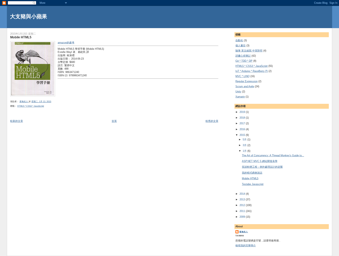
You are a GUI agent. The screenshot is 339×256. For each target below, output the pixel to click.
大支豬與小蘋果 (28, 16)
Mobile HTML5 (250, 178)
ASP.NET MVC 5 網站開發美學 (259, 161)
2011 (243, 211)
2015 (243, 135)
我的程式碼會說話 (252, 172)
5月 (245, 139)
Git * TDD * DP (243, 60)
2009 (243, 216)
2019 (243, 112)
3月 (245, 145)
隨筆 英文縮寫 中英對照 (248, 50)
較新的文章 (16, 121)
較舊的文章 (212, 121)
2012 (243, 205)
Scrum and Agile (244, 86)
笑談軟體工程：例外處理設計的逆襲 (262, 166)
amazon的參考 (66, 42)
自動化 (239, 40)
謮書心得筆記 (243, 55)
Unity (238, 91)
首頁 (114, 121)
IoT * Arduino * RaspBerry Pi (251, 71)
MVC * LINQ (242, 76)
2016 (243, 129)
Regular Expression (246, 81)
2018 (243, 117)
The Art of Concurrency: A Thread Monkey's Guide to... (273, 155)
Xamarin (240, 96)
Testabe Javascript (252, 184)
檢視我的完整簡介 (245, 245)
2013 (243, 199)
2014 (243, 193)
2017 (243, 123)
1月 (245, 150)
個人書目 (240, 45)
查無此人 (243, 232)
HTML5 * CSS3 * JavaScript (30, 106)
